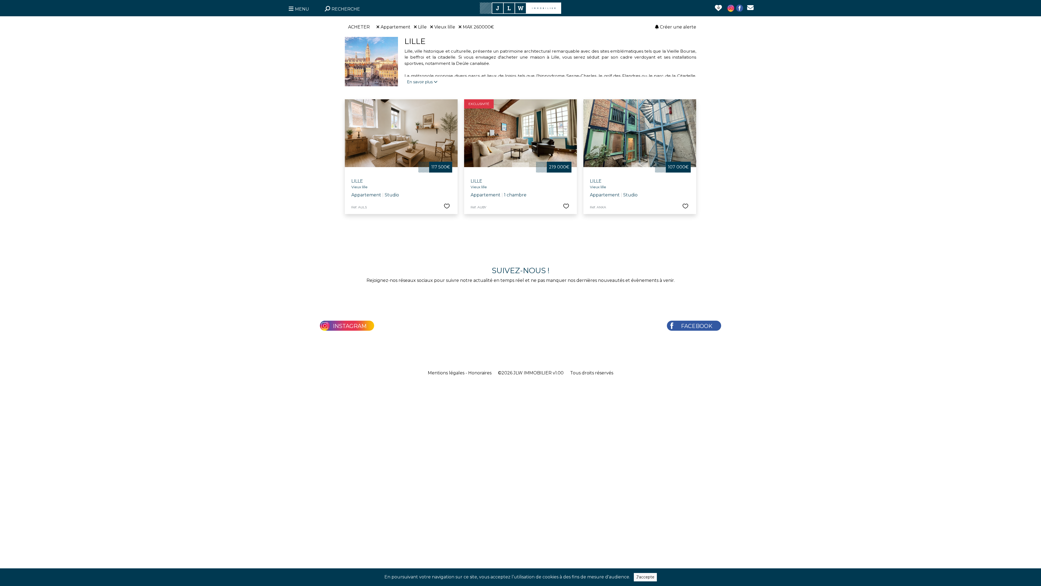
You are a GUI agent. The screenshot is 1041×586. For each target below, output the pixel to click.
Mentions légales (446, 372)
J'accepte (645, 577)
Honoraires (479, 372)
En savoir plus (420, 81)
